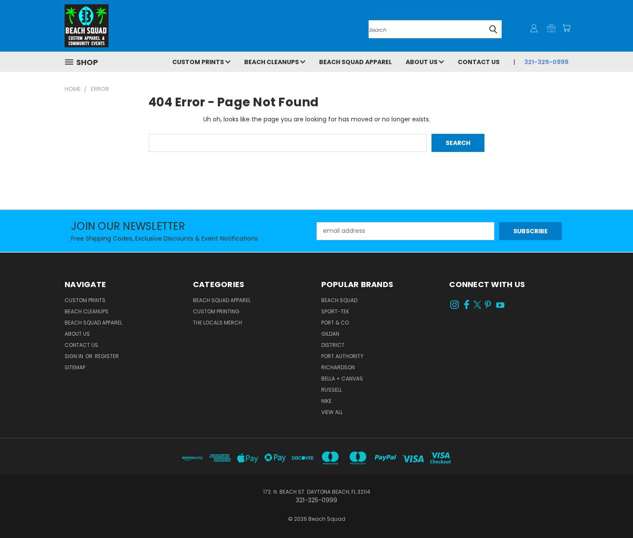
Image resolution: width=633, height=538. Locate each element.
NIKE (326, 401)
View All (332, 412)
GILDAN (330, 333)
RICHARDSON (338, 367)
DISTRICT (332, 345)
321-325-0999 (546, 62)
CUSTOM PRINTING (216, 311)
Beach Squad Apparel (355, 62)
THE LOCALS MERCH (217, 322)
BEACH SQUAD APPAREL (222, 300)
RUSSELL (331, 389)
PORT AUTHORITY (342, 356)
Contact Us (479, 62)
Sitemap (75, 367)
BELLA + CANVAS (342, 378)
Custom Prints (198, 62)
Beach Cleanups (272, 62)
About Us (422, 62)
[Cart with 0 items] (566, 28)
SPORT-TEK (335, 311)
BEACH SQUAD (339, 300)
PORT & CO (335, 322)
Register (107, 356)
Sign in (74, 356)
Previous (610, 511)
